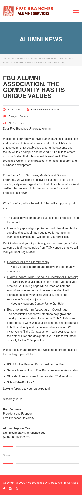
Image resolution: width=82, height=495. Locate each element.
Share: (7, 455)
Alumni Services (68, 482)
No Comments (16, 123)
